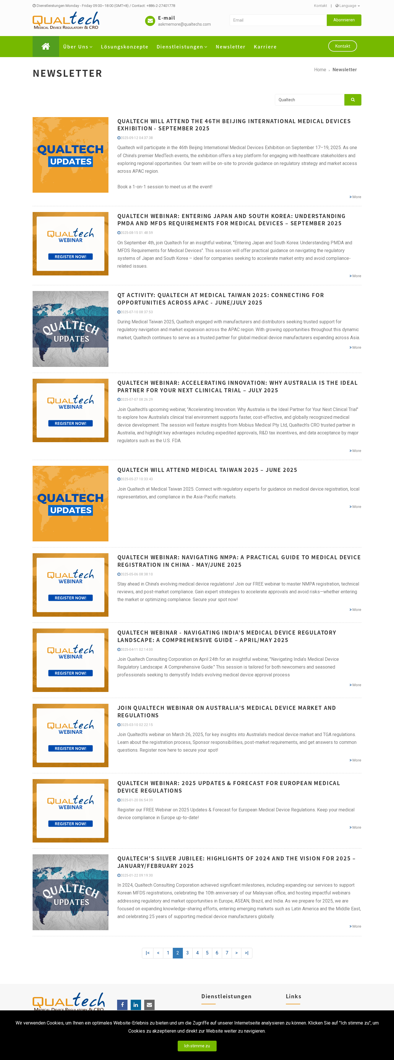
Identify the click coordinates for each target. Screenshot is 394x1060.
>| (247, 953)
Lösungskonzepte (125, 46)
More (356, 197)
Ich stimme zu (197, 1046)
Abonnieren (344, 20)
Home (320, 69)
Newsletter (231, 46)
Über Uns (76, 46)
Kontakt (320, 5)
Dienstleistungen (180, 46)
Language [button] (348, 5)
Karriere (265, 46)
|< (148, 953)
